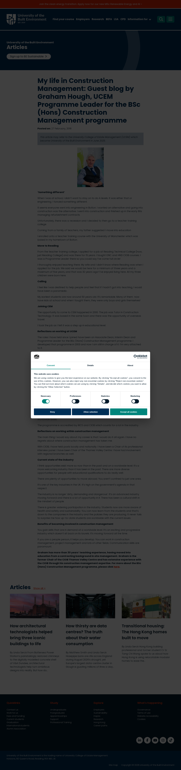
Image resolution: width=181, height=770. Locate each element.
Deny (52, 412)
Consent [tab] (51, 365)
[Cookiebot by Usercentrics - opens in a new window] (135, 357)
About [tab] (130, 365)
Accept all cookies (128, 412)
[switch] (75, 401)
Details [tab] (90, 365)
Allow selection (90, 412)
